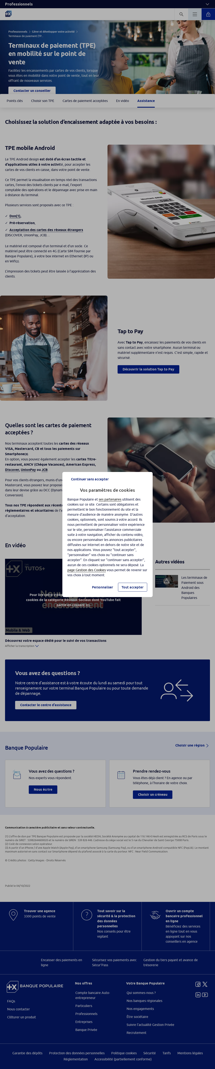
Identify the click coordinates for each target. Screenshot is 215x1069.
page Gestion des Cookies (86, 570)
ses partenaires (110, 499)
